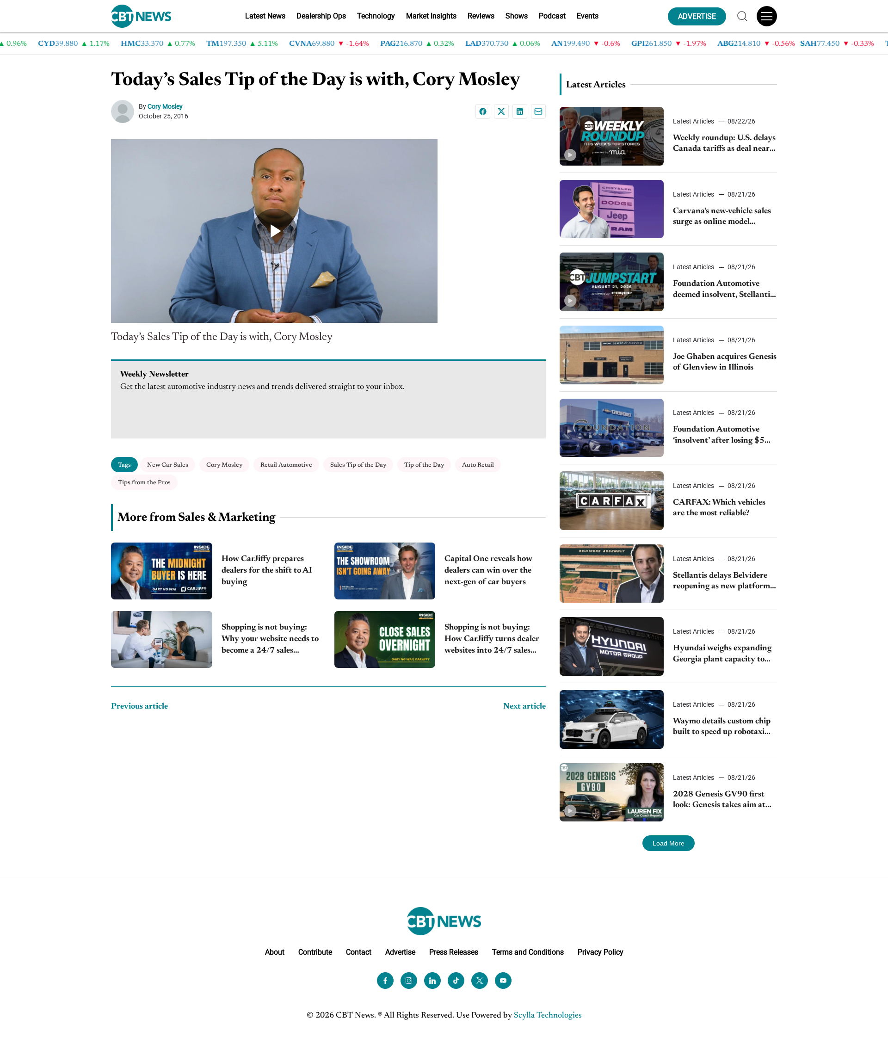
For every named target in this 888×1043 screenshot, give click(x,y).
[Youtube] (503, 980)
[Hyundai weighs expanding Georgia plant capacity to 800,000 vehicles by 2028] (612, 646)
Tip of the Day (424, 465)
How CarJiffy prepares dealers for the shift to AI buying (267, 570)
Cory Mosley (165, 106)
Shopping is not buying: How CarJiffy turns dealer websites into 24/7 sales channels (491, 640)
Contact (358, 952)
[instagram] (409, 980)
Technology (376, 16)
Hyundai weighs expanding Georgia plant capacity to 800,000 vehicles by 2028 (722, 654)
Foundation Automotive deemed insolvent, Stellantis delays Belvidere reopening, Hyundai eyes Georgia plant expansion (723, 290)
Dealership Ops (321, 16)
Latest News (265, 16)
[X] (501, 111)
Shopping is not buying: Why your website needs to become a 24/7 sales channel (270, 640)
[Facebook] (482, 111)
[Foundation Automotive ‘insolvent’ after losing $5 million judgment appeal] (612, 428)
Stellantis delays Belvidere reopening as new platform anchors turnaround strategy (721, 582)
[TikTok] (456, 980)
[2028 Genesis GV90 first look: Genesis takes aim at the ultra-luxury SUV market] (612, 792)
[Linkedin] (519, 111)
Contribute (315, 952)
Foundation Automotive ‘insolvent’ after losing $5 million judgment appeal (719, 436)
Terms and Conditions (528, 952)
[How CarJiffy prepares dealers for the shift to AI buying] (161, 571)
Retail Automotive (286, 465)
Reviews (481, 16)
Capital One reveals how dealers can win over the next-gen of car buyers (488, 570)
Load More (668, 843)
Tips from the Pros (144, 483)
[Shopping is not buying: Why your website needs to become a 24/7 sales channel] (161, 639)
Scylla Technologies (548, 1016)
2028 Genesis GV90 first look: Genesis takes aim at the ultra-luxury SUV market (719, 800)
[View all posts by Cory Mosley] (125, 111)
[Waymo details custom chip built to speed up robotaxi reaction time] (612, 719)
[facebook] (385, 980)
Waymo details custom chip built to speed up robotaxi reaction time (722, 727)
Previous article (139, 707)
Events (587, 16)
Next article (524, 707)
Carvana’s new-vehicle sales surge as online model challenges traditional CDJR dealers (724, 217)
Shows (517, 16)
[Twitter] (479, 980)
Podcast (552, 16)
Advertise (400, 952)
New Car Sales (167, 465)
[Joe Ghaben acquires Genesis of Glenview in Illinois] (612, 355)
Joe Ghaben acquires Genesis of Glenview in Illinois (725, 362)
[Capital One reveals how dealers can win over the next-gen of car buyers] (385, 571)
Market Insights (431, 16)
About (274, 952)
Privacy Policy (600, 952)
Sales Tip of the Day (358, 465)
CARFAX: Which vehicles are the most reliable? (719, 508)
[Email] (538, 111)
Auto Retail (478, 465)
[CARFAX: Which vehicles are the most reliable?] (612, 500)
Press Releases (453, 952)
